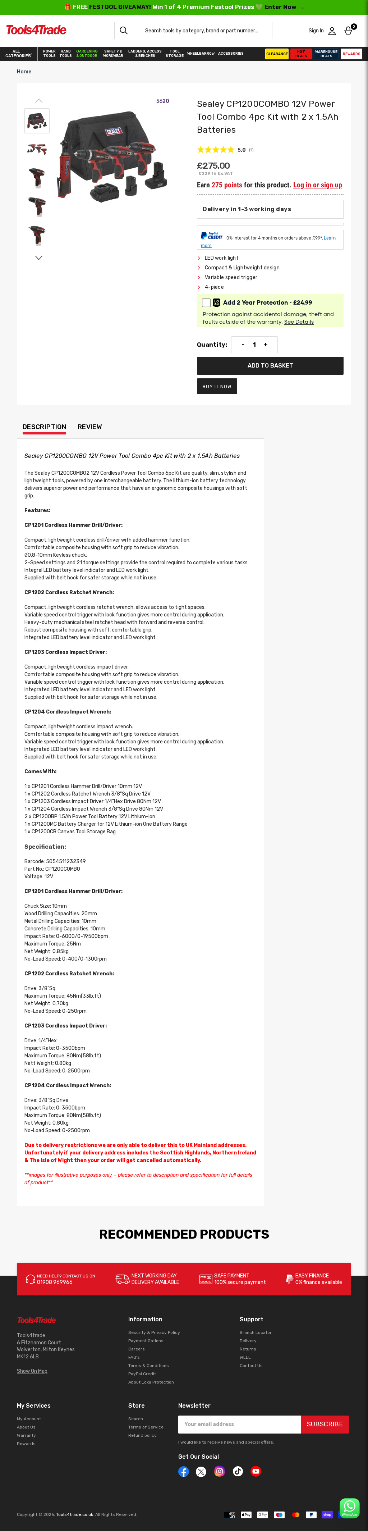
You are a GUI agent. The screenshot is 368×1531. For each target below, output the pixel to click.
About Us (26, 1427)
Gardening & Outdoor (87, 53)
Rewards (351, 54)
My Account (29, 1418)
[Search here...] (123, 30)
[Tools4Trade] (36, 31)
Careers (136, 1349)
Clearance (277, 54)
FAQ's (134, 1357)
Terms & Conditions (148, 1365)
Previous (38, 101)
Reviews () (225, 150)
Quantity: (212, 344)
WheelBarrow (201, 53)
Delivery (248, 1340)
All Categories (16, 54)
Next (38, 257)
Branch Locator (256, 1332)
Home (24, 72)
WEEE (245, 1357)
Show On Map (32, 1371)
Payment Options (146, 1340)
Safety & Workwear (113, 53)
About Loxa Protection (151, 1382)
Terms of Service (146, 1427)
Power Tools (49, 53)
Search (135, 1418)
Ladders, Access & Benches (145, 53)
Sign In (316, 31)
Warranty (26, 1435)
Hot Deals (301, 54)
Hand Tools (65, 53)
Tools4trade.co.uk (74, 1514)
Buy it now (217, 386)
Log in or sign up (317, 185)
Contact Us (251, 1365)
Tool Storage (175, 53)
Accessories (231, 53)
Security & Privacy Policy (154, 1332)
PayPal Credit (142, 1373)
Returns (248, 1349)
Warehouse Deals (326, 54)
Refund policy (142, 1435)
